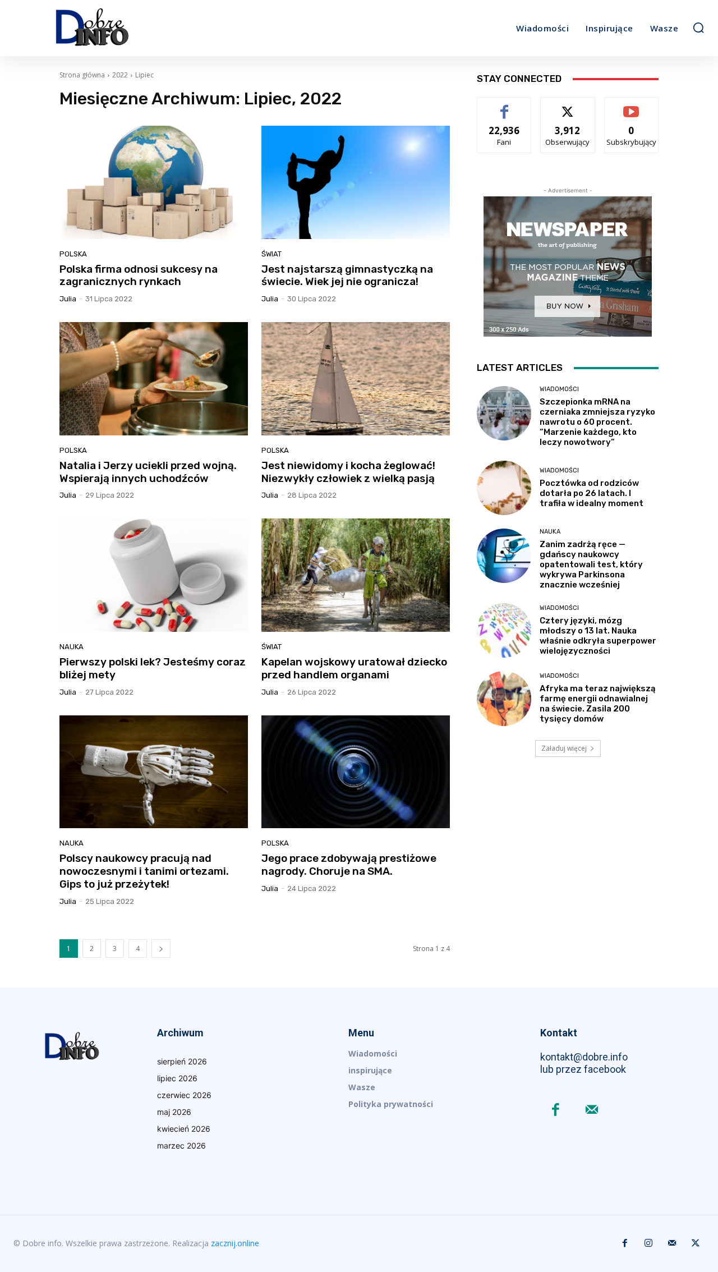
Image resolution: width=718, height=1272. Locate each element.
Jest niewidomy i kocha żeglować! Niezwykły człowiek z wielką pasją (348, 472)
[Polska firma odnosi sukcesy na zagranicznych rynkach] (153, 182)
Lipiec (144, 75)
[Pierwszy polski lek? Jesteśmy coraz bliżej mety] (153, 575)
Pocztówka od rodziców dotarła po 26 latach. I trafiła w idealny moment (591, 493)
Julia (67, 299)
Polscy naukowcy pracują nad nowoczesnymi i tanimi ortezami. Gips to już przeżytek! (144, 871)
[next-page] (161, 948)
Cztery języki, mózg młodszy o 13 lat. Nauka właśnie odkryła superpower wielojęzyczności (598, 636)
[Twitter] (696, 1243)
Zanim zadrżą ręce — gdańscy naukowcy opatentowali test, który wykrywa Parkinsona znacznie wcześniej (591, 564)
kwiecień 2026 (183, 1128)
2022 (120, 75)
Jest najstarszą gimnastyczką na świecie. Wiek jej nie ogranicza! (347, 275)
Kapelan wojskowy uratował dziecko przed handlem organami (354, 668)
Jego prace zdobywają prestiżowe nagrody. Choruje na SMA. (348, 865)
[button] (698, 27)
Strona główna (82, 75)
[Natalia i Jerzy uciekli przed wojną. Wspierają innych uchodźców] (153, 378)
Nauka (71, 646)
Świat (271, 254)
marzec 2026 (181, 1145)
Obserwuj (568, 106)
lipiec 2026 (177, 1078)
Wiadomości (559, 389)
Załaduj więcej (564, 748)
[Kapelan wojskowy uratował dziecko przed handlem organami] (355, 575)
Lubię (504, 106)
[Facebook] (555, 1110)
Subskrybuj (631, 106)
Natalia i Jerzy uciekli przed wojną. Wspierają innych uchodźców (148, 472)
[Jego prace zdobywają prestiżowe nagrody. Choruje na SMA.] (355, 772)
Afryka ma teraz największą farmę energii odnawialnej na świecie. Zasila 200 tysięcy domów (598, 703)
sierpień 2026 (182, 1061)
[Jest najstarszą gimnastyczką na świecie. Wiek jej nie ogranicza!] (355, 182)
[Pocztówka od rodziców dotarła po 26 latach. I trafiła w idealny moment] (504, 488)
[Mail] (592, 1110)
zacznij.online (235, 1243)
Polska (73, 254)
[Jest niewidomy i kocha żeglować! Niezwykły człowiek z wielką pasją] (355, 378)
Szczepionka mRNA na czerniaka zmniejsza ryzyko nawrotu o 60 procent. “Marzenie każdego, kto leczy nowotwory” (597, 422)
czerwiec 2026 (184, 1095)
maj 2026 (174, 1112)
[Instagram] (648, 1243)
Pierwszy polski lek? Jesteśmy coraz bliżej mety (152, 668)
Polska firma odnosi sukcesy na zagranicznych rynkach (138, 275)
